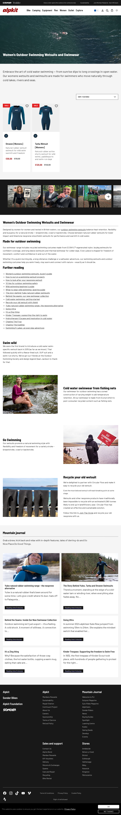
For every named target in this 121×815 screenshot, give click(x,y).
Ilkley (84, 765)
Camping (36, 10)
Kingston (85, 772)
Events (85, 737)
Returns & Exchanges (51, 765)
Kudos (84, 727)
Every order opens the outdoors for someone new (60, 3)
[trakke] (17, 3)
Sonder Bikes (10, 697)
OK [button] (109, 807)
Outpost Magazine (89, 700)
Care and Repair (49, 772)
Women (63, 10)
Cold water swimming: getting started (23, 299)
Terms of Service (49, 720)
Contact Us (47, 748)
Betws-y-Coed (88, 752)
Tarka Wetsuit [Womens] (41, 145)
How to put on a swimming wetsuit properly (25, 277)
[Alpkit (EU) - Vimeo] (29, 793)
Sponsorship (48, 717)
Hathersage (86, 762)
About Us (46, 710)
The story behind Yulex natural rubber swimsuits (28, 293)
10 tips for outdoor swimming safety (22, 283)
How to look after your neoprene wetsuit (24, 280)
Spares (45, 768)
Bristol (85, 755)
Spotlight (86, 720)
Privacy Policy (63, 793)
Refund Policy (48, 723)
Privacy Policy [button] (70, 809)
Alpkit (6, 691)
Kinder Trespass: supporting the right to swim (26, 315)
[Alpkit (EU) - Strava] (5, 799)
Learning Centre (88, 723)
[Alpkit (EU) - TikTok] (17, 793)
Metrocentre (87, 775)
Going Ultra (11, 308)
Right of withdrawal (60, 799)
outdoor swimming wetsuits (73, 229)
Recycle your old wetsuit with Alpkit (22, 302)
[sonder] (7, 3)
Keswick (85, 768)
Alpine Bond (47, 752)
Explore (79, 10)
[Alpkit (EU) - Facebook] (5, 793)
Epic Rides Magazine (90, 703)
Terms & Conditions (47, 793)
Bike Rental (47, 778)
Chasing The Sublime (15, 324)
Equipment (47, 10)
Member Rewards (49, 755)
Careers (46, 713)
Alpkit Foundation (13, 703)
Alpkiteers (86, 707)
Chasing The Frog (14, 321)
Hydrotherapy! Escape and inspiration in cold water (29, 318)
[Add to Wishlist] (27, 106)
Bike (28, 10)
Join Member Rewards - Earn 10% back (106, 3)
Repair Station (48, 703)
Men (56, 10)
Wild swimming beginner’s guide (20, 286)
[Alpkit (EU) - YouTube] (23, 793)
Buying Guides (87, 717)
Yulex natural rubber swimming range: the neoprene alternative (34, 305)
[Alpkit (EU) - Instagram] (11, 793)
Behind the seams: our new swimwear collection (27, 296)
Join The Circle (86, 513)
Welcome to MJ (88, 697)
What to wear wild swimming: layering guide (25, 289)
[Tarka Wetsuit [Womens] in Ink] (35, 136)
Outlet (71, 10)
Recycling (46, 775)
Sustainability (84, 3)
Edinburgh (86, 758)
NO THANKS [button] (108, 811)
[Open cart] (112, 10)
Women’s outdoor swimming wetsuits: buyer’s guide (29, 273)
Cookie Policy (76, 793)
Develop (85, 733)
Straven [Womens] (14, 143)
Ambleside (86, 748)
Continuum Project (50, 707)
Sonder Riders (87, 710)
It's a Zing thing (12, 312)
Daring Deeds (87, 730)
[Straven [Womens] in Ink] (6, 136)
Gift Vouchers (48, 758)
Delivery (46, 762)
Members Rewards (50, 697)
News (84, 713)
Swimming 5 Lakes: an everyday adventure (25, 328)
